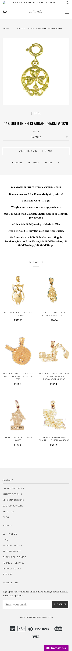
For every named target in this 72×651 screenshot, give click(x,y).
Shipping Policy (12, 545)
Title (36, 131)
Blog (6, 517)
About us (9, 511)
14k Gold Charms (13, 488)
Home (6, 28)
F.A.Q (5, 539)
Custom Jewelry (13, 506)
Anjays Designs (12, 494)
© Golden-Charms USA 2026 (36, 617)
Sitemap (8, 574)
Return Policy (12, 551)
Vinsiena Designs (13, 500)
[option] (36, 71)
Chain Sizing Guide (14, 557)
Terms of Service (13, 563)
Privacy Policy (12, 568)
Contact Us (10, 534)
